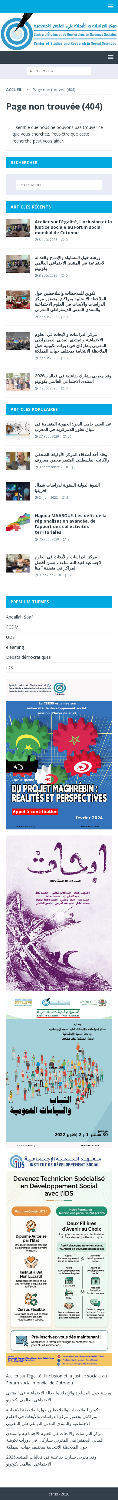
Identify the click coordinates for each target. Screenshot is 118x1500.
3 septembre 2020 (53, 466)
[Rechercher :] (59, 71)
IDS (9, 667)
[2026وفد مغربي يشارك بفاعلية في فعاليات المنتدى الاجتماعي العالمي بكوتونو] (18, 382)
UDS (10, 637)
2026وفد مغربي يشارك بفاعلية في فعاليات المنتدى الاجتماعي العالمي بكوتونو (73, 378)
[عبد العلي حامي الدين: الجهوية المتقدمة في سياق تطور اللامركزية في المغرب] (18, 430)
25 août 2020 (49, 539)
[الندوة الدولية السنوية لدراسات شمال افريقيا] (18, 491)
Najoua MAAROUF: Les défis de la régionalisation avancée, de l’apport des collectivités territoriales (71, 524)
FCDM (12, 627)
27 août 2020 (49, 436)
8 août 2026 (48, 239)
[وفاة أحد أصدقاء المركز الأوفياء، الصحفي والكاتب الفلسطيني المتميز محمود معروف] (18, 461)
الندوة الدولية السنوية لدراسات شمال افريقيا (67, 487)
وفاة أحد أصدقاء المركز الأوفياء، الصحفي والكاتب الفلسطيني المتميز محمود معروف (72, 457)
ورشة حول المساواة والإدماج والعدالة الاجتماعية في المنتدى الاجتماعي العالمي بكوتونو (70, 262)
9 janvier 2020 (50, 575)
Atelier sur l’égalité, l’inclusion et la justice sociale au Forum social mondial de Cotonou (73, 227)
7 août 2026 (48, 316)
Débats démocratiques (28, 657)
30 (69, 436)
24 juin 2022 (48, 497)
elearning (15, 647)
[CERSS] (59, 47)
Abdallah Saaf (19, 617)
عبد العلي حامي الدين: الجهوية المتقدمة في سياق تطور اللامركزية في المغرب (73, 426)
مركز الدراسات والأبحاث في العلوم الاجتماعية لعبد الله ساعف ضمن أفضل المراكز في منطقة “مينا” (69, 562)
